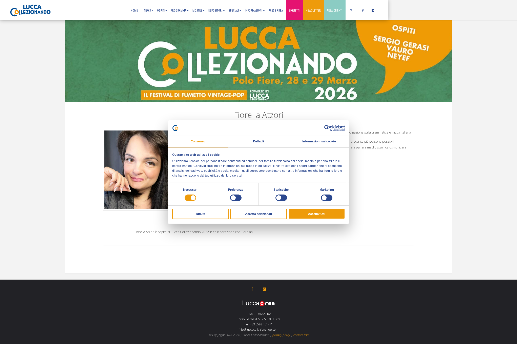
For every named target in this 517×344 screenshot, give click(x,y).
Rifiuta (200, 214)
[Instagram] (372, 10)
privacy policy (281, 335)
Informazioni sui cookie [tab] (319, 141)
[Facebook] (362, 10)
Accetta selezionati (258, 214)
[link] (351, 10)
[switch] (236, 198)
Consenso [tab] (198, 141)
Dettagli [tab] (258, 141)
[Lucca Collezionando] (30, 10)
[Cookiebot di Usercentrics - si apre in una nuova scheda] (327, 128)
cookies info (300, 335)
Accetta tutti (316, 214)
